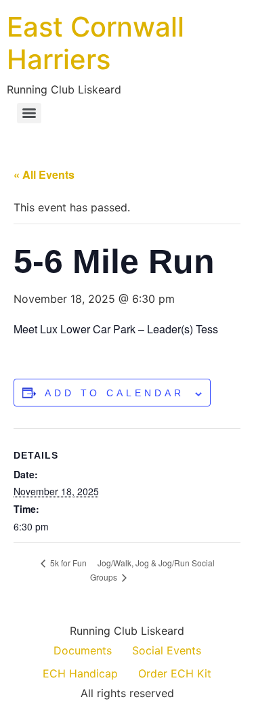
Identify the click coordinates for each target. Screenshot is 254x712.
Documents (83, 650)
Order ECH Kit (174, 673)
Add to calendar (114, 393)
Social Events (166, 650)
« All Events (44, 174)
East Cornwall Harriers (95, 43)
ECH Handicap (80, 673)
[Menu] (29, 113)
